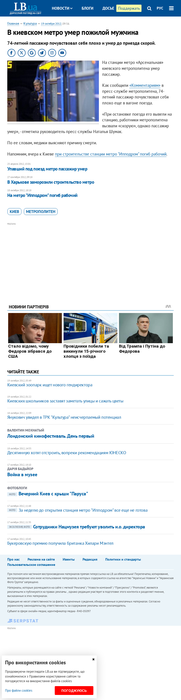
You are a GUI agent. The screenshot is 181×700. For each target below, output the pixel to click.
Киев (14, 211)
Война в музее (22, 474)
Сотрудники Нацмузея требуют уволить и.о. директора (77, 527)
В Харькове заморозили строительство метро (50, 182)
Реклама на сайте (41, 559)
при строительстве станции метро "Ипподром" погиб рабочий (110, 154)
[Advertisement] (90, 257)
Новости (60, 8)
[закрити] (93, 659)
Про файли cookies (18, 690)
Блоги (87, 8)
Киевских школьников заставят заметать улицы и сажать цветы (65, 401)
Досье (108, 8)
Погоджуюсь (74, 691)
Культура (30, 23)
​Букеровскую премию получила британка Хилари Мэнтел (60, 543)
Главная (13, 23)
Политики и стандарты (123, 559)
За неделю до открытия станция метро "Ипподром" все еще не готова (78, 510)
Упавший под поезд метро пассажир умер (47, 169)
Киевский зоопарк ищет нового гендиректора (49, 385)
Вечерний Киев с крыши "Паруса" (48, 494)
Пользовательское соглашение (31, 564)
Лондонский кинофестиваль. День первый (50, 436)
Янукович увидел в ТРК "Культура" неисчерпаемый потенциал (64, 417)
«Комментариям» (144, 85)
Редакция (90, 559)
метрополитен (40, 211)
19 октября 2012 (51, 24)
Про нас (13, 559)
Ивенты (69, 559)
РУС (160, 8)
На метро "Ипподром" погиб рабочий (42, 195)
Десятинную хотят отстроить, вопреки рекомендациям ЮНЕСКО (66, 453)
